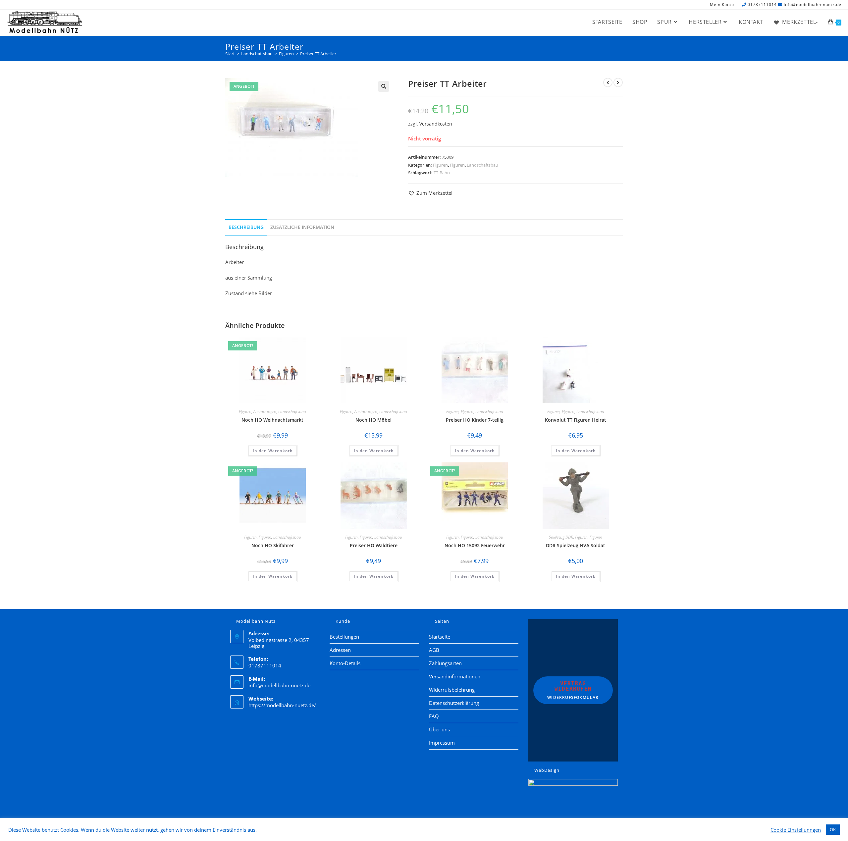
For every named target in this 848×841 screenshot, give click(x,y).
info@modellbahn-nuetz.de (812, 4)
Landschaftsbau (482, 165)
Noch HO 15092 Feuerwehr (475, 545)
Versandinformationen (454, 676)
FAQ (434, 716)
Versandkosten (435, 124)
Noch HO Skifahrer (272, 545)
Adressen (340, 650)
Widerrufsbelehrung (452, 689)
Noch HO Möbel (373, 420)
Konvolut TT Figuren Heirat (575, 420)
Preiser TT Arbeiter (318, 54)
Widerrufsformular (573, 690)
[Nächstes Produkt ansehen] (618, 82)
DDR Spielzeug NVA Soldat (575, 545)
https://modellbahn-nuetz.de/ (282, 705)
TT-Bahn (442, 173)
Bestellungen (344, 636)
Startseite (439, 636)
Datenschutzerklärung (454, 703)
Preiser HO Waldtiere (374, 545)
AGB (434, 650)
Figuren (440, 165)
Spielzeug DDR (561, 537)
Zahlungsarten (445, 663)
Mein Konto (722, 5)
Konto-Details (345, 663)
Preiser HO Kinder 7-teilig (475, 420)
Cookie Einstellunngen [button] (795, 830)
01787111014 (762, 4)
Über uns (439, 729)
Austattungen (264, 411)
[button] (383, 86)
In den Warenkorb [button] (272, 450)
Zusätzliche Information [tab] (302, 227)
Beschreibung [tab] (246, 227)
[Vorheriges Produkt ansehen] (607, 82)
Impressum (442, 742)
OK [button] (833, 829)
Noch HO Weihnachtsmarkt (272, 420)
